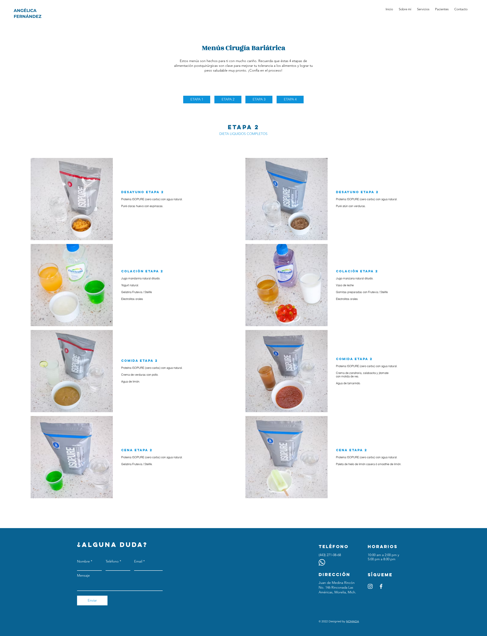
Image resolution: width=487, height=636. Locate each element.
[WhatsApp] (322, 562)
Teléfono (112, 561)
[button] (441, 9)
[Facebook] (381, 586)
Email (138, 561)
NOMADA (352, 621)
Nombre (83, 561)
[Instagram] (370, 586)
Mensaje (83, 575)
